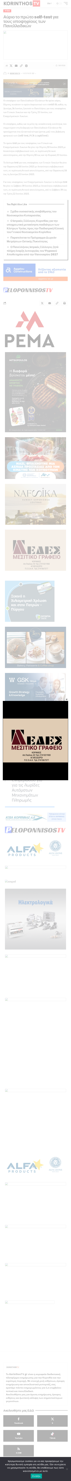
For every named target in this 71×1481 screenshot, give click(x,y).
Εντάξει (36, 1476)
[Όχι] (67, 1469)
